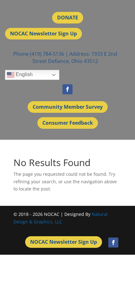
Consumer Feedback (67, 122)
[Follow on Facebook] (67, 89)
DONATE (67, 17)
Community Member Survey (68, 106)
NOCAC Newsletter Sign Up (43, 33)
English (23, 74)
